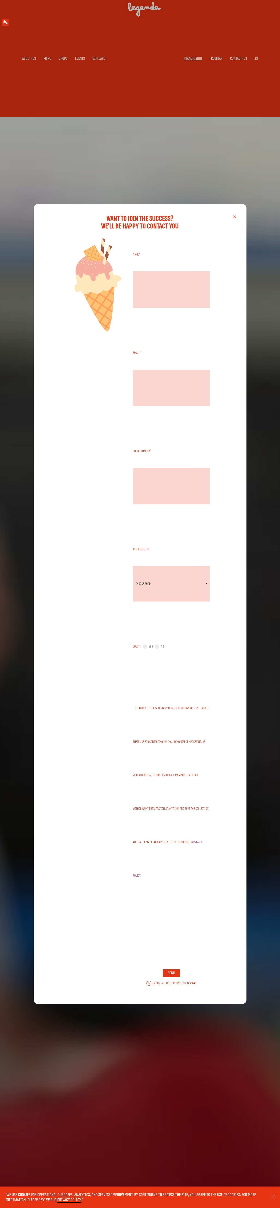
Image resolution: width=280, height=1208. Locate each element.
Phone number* (142, 451)
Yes (151, 646)
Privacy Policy (69, 1199)
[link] (171, 983)
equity (137, 646)
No (162, 646)
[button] (5, 22)
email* (137, 353)
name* (136, 254)
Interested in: (141, 549)
